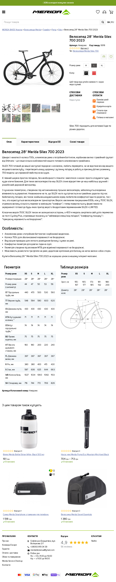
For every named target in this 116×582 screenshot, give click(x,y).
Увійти (94, 541)
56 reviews (66, 546)
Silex (60, 30)
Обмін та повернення (11, 557)
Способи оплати (98, 94)
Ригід (54, 30)
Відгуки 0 (85, 48)
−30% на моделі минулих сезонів (58, 2)
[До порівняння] (104, 56)
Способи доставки (75, 94)
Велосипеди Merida (32, 30)
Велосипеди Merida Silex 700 (86, 51)
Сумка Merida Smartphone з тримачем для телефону (26, 514)
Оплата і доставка (10, 553)
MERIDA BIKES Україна (12, 30)
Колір (71, 73)
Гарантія (5, 549)
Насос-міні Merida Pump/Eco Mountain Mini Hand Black (85, 454)
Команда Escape (9, 545)
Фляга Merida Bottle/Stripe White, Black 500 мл (23, 454)
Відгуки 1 (18, 511)
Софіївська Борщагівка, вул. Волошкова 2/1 (43, 542)
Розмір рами (74, 66)
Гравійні (46, 30)
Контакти (6, 565)
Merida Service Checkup (12, 561)
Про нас (5, 541)
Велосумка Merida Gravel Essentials (76, 514)
